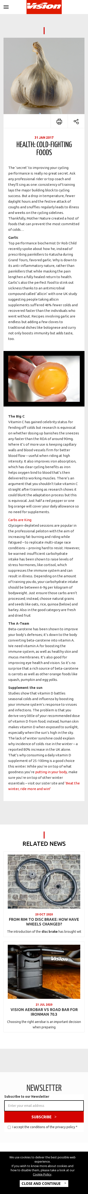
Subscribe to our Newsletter (26, 1096)
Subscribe (41, 1117)
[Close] (6, 6)
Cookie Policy (42, 1174)
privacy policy (65, 1127)
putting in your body (51, 772)
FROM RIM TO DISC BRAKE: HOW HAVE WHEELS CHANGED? (44, 921)
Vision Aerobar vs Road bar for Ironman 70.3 (44, 1011)
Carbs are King (19, 520)
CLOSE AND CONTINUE (41, 1183)
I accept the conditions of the (44, 1127)
